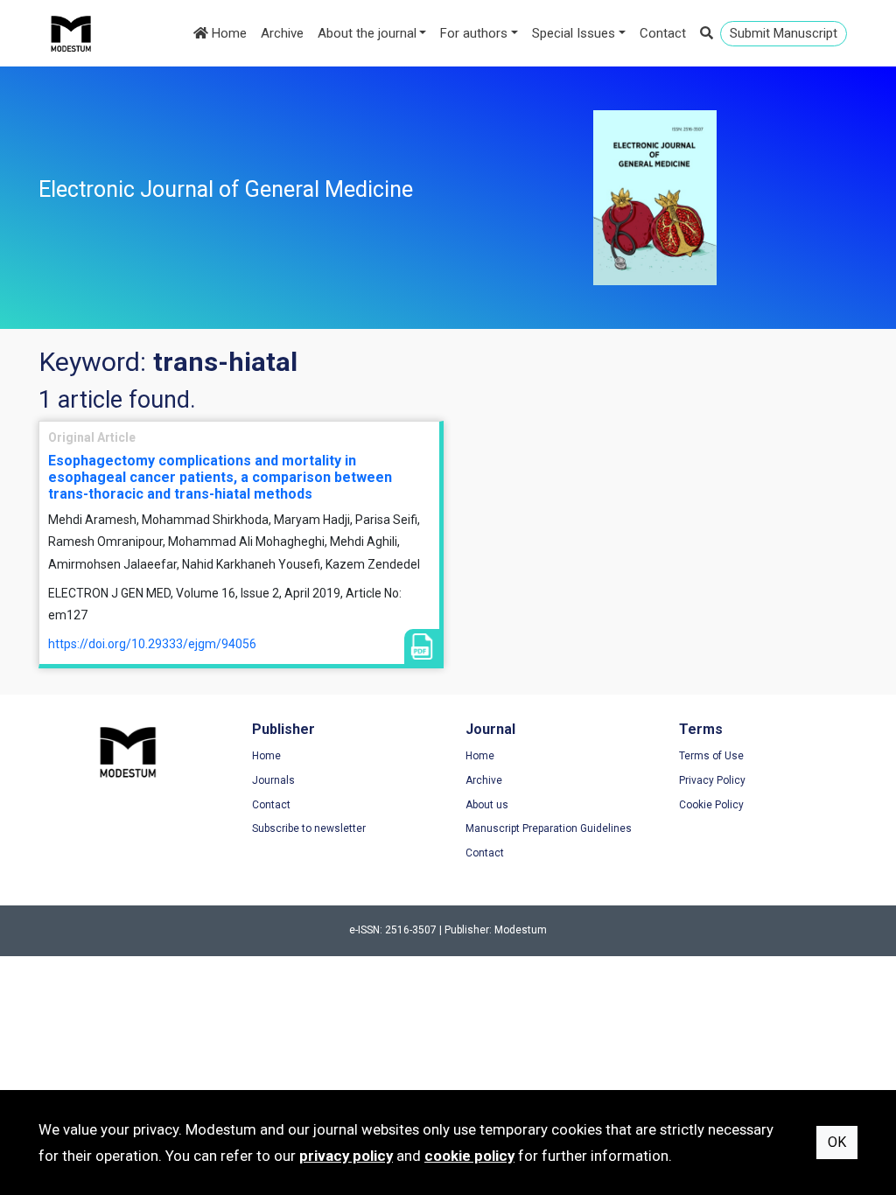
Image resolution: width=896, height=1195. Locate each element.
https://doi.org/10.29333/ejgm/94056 (152, 644)
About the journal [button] (367, 33)
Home (227, 33)
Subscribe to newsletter (309, 828)
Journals (273, 780)
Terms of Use (711, 756)
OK (837, 1142)
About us (487, 805)
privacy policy (346, 1155)
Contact (663, 33)
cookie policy (469, 1155)
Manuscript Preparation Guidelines (549, 828)
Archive (282, 33)
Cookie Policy (711, 805)
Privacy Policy (712, 780)
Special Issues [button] (573, 33)
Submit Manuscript (783, 33)
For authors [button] (474, 33)
